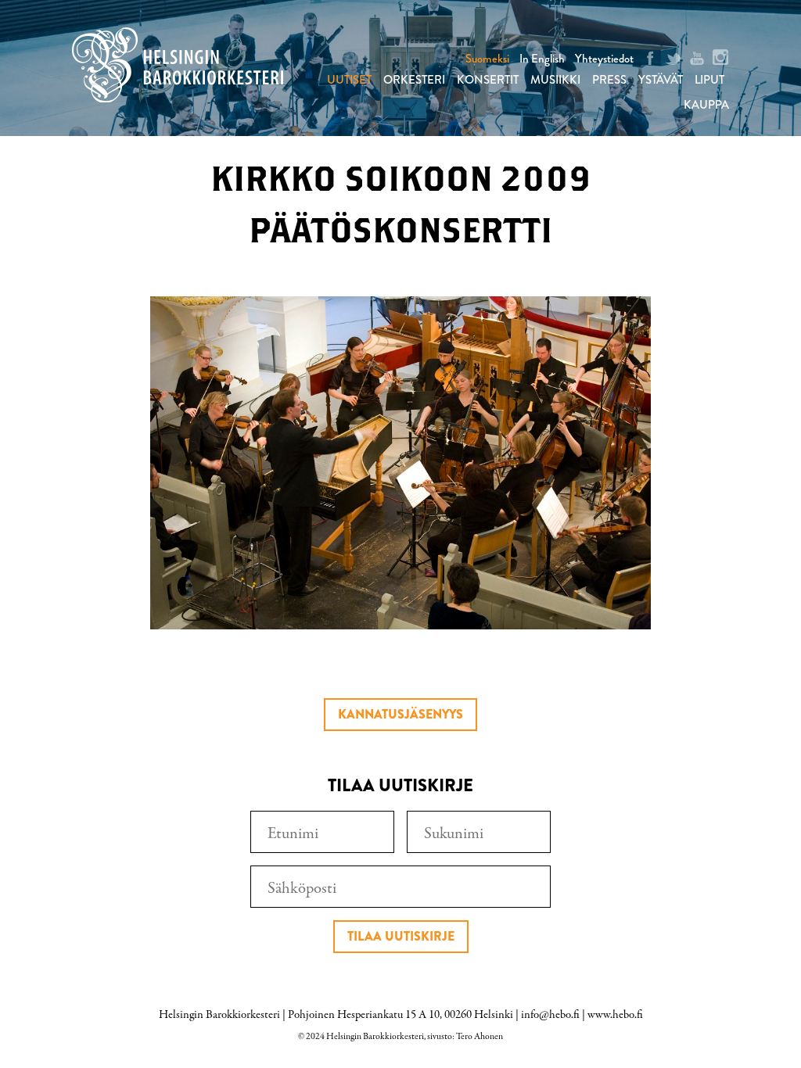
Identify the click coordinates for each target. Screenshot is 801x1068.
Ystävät (660, 79)
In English (542, 58)
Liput (709, 79)
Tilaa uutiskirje (400, 936)
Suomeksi (487, 58)
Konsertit (488, 79)
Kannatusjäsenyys (400, 714)
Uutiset (349, 79)
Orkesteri (414, 79)
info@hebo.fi (550, 1015)
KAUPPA (706, 104)
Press (609, 79)
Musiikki (555, 79)
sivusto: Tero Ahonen (465, 1036)
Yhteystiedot (604, 58)
